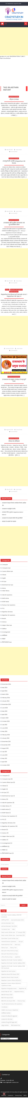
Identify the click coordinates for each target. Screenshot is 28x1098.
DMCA (25, 1095)
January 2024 (5, 701)
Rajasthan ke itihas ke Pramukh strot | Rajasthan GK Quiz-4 (14, 295)
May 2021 (4, 758)
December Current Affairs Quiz (9, 938)
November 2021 (6, 745)
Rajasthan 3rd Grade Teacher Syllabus (11, 960)
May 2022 (4, 731)
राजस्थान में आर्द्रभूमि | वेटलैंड (8, 509)
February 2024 (6, 697)
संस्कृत (3, 639)
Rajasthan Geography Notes (9, 988)
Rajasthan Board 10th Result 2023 (10, 974)
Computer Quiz (6, 568)
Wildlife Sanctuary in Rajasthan (9, 1010)
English (4, 578)
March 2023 (5, 718)
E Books (4, 575)
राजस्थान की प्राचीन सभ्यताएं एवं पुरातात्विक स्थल (14, 224)
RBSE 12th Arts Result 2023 (8, 1001)
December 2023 (6, 704)
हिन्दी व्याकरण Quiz (7, 642)
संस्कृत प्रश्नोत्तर (5, 1025)
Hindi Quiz (17, 944)
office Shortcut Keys (7, 957)
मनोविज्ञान (4, 635)
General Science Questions (8, 941)
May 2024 (4, 687)
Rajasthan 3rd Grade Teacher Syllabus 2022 (13, 963)
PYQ (3, 608)
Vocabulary (4, 1007)
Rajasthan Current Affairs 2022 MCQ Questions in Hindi (11, 984)
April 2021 (4, 762)
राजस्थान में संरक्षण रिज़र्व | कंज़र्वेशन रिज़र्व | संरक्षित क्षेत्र (14, 504)
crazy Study (19, 348)
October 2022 (6, 721)
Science (4, 622)
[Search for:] (10, 905)
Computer (5, 564)
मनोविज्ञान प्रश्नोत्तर (5, 1013)
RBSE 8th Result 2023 (6, 994)
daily (13, 929)
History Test (13, 947)
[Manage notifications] (4, 1094)
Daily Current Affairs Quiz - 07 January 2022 (13, 932)
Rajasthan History (19, 991)
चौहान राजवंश (14, 99)
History (4, 588)
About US (3, 1095)
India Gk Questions (7, 595)
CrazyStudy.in (14, 17)
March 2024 (5, 694)
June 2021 (4, 755)
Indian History (5, 591)
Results (4, 618)
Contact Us (10, 1095)
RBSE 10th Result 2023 (7, 998)
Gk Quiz (7, 289)
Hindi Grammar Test (6, 944)
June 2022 (5, 728)
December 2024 (6, 684)
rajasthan (17, 957)
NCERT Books (5, 601)
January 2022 (5, 738)
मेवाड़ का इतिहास (14, 441)
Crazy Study (19, 149)
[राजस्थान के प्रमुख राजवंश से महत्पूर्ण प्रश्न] (14, 364)
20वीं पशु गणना (5, 920)
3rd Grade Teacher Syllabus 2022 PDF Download (11, 916)
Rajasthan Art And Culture (8, 971)
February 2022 (6, 735)
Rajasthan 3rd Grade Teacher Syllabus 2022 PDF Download (13, 967)
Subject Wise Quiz (14, 291)
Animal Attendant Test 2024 (9, 926)
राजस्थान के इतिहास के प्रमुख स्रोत (9, 1016)
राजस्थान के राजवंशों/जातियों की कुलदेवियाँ (12, 518)
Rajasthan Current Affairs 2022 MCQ (11, 980)
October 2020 (6, 765)
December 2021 (6, 741)
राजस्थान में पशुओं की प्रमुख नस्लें (9, 1022)
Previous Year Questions (8, 605)
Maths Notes (5, 598)
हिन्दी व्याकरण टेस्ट (15, 1025)
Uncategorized (6, 632)
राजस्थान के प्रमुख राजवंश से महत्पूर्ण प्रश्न (14, 380)
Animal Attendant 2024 (17, 920)
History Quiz (4, 947)
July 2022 (4, 724)
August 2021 (5, 748)
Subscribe (4, 869)
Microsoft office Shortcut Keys (9, 951)
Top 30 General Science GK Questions (11, 1004)
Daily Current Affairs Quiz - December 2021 (13, 935)
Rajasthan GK (22, 988)
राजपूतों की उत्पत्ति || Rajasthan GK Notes (14, 162)
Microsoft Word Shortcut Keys (9, 954)
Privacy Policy (18, 1095)
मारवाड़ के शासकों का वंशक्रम (9, 521)
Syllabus (4, 628)
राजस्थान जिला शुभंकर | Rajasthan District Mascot (12, 513)
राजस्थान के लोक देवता (6, 1019)
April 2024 (4, 691)
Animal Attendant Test (7, 923)
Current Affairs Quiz (7, 571)
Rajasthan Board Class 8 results (9, 977)
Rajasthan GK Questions (16, 289)
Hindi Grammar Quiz (7, 585)
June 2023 (5, 708)
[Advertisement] (14, 41)
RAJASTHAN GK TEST (6, 991)
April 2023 (4, 714)
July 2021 (4, 751)
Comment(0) (14, 151)
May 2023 (4, 711)
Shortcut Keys (21, 1001)
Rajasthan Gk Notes (14, 96)
